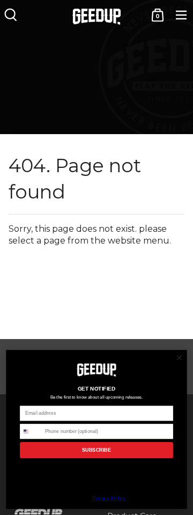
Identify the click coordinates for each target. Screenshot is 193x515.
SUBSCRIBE (97, 450)
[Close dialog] (179, 357)
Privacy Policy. (109, 499)
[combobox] (31, 431)
